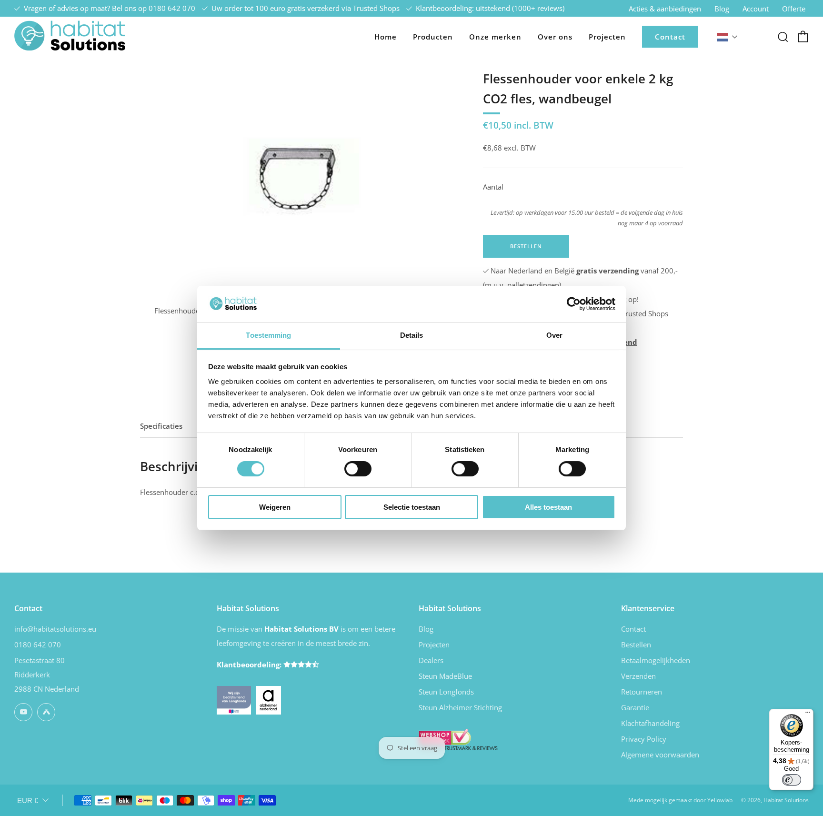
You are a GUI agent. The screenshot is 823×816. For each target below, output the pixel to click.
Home (385, 36)
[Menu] (807, 714)
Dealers (431, 660)
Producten (433, 36)
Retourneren (641, 691)
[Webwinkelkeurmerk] (458, 738)
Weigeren (275, 507)
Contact (670, 36)
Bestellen (636, 644)
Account (756, 8)
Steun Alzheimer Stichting (460, 707)
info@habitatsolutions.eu (55, 629)
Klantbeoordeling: (250, 664)
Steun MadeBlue (445, 676)
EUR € (27, 800)
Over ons (555, 36)
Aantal (493, 186)
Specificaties (161, 426)
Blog (721, 8)
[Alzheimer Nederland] (268, 699)
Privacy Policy (643, 739)
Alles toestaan (548, 507)
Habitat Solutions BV (301, 629)
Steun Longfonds (446, 691)
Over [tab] (554, 335)
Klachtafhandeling (650, 723)
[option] (297, 172)
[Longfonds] (234, 699)
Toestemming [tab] (268, 335)
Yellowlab (720, 800)
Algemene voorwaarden (660, 754)
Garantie (635, 707)
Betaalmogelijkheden (655, 660)
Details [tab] (411, 335)
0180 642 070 (172, 8)
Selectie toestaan (411, 507)
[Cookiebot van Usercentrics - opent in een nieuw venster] (573, 304)
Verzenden (638, 676)
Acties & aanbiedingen (665, 8)
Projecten (607, 36)
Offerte (793, 8)
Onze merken (495, 36)
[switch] (357, 468)
